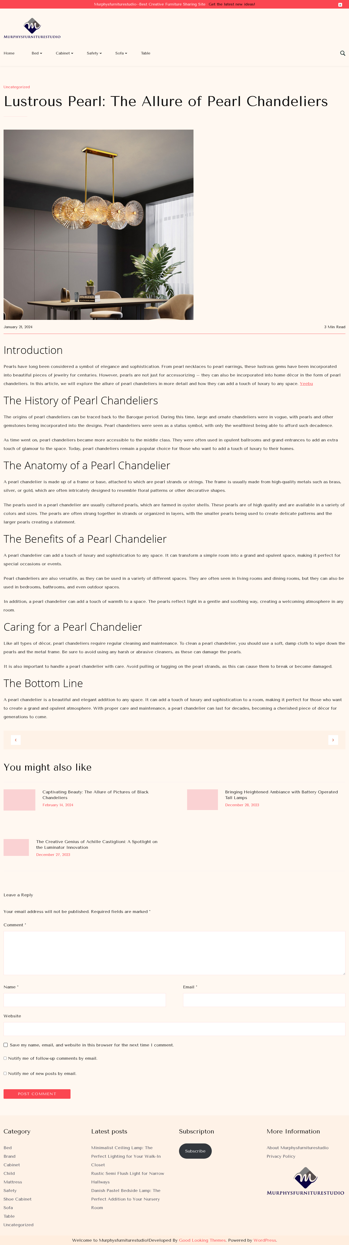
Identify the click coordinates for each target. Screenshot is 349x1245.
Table (145, 53)
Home (9, 53)
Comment (15, 925)
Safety (92, 53)
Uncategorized (17, 87)
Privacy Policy (281, 1156)
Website (12, 1016)
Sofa (119, 53)
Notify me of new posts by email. (42, 1073)
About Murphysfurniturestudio (298, 1147)
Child (9, 1173)
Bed (35, 53)
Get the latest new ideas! (232, 4)
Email (190, 987)
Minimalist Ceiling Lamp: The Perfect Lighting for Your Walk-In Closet (126, 1156)
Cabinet (63, 53)
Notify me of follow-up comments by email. (52, 1058)
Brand (9, 1156)
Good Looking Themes (202, 1240)
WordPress (265, 1240)
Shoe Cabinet (18, 1199)
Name (11, 987)
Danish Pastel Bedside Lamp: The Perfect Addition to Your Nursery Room (125, 1199)
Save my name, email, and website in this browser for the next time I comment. (92, 1045)
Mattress (13, 1182)
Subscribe (195, 1151)
